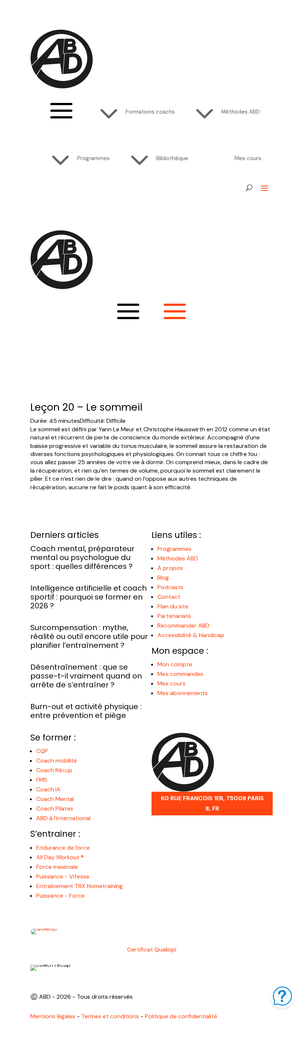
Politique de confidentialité (181, 1016)
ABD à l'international (64, 818)
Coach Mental (55, 799)
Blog (163, 577)
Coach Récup (54, 770)
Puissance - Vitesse (62, 876)
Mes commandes (180, 674)
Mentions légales (52, 1016)
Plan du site (172, 606)
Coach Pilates (54, 808)
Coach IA (48, 789)
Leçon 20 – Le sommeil (86, 407)
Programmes (174, 549)
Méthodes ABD (177, 558)
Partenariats (174, 616)
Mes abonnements (182, 693)
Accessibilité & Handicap (191, 635)
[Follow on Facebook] (36, 199)
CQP (42, 751)
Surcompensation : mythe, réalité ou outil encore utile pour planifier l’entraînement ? (89, 636)
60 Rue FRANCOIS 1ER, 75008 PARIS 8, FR (212, 803)
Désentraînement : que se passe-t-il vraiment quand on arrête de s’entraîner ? (86, 676)
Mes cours (171, 683)
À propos (170, 568)
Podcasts (170, 587)
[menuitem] (132, 112)
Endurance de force (63, 848)
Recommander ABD (183, 625)
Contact (168, 597)
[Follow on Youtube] (51, 199)
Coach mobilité (56, 760)
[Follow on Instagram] (66, 199)
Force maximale (57, 867)
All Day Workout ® (60, 857)
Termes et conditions (110, 1016)
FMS (41, 780)
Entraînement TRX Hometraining (79, 886)
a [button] (61, 111)
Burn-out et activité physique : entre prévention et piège (86, 711)
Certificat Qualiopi (151, 949)
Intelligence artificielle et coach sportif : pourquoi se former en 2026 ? (88, 597)
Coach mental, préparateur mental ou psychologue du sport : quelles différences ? (82, 557)
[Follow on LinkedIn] (80, 199)
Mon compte (174, 664)
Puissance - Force (60, 895)
